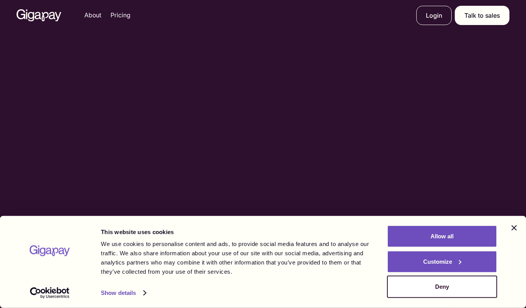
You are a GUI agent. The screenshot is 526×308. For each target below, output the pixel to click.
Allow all (442, 236)
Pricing (121, 15)
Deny (442, 286)
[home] (39, 15)
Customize (437, 261)
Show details (118, 293)
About (92, 15)
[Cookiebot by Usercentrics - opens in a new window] (50, 293)
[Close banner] (514, 228)
